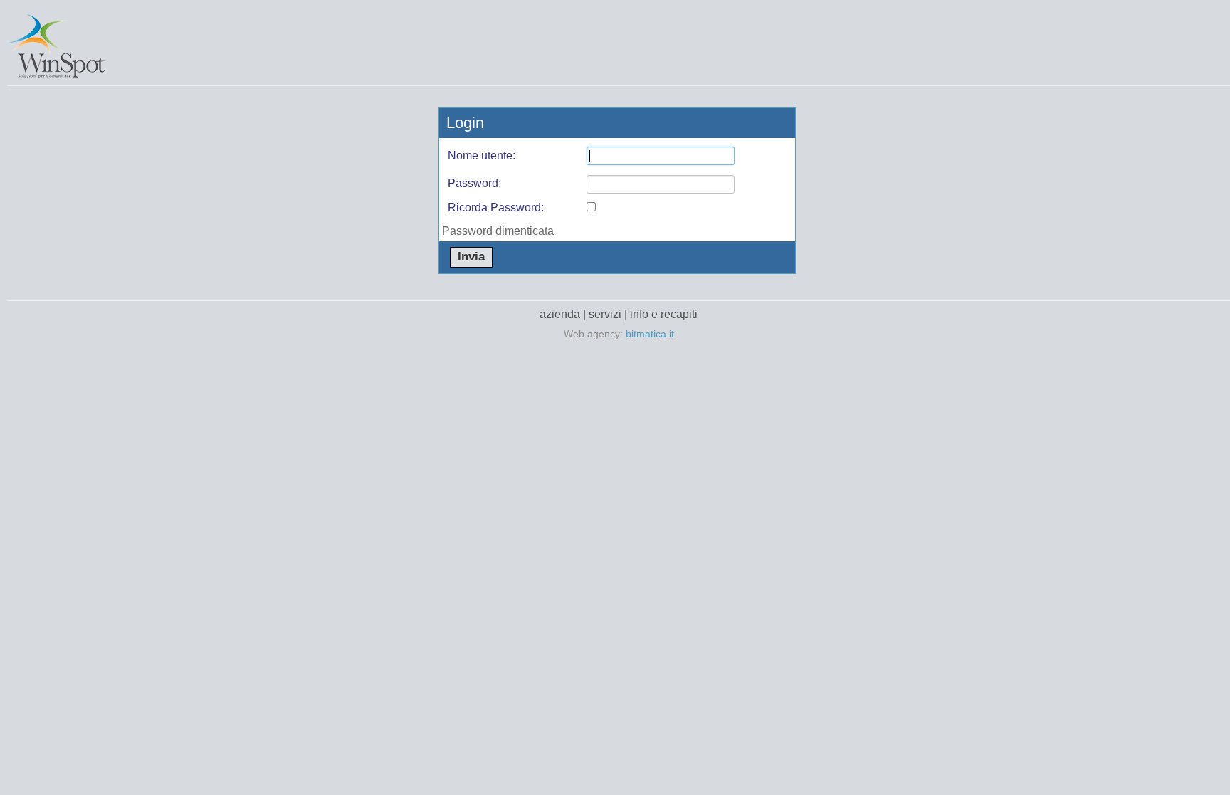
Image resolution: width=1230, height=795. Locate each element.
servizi (605, 314)
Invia (471, 256)
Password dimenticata (498, 231)
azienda (560, 314)
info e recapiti (664, 314)
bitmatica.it (650, 333)
